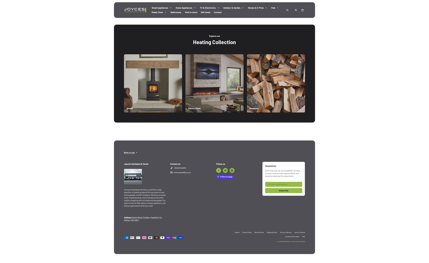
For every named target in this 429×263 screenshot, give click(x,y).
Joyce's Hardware (284, 241)
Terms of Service (286, 232)
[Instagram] (225, 170)
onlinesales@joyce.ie (182, 172)
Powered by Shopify (298, 241)
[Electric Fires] (214, 83)
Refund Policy (259, 232)
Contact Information (292, 236)
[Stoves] (153, 83)
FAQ (303, 236)
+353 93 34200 (180, 168)
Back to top (129, 152)
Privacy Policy (247, 232)
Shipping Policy (272, 232)
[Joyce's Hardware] (135, 10)
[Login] (295, 10)
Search (237, 232)
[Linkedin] (232, 170)
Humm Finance (299, 232)
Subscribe (283, 190)
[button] (287, 10)
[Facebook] (218, 170)
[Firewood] (276, 83)
